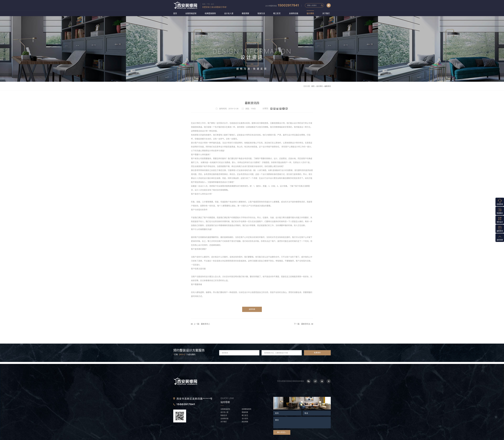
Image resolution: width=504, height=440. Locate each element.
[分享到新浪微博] (277, 109)
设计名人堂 (228, 13)
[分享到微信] (286, 109)
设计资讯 (310, 13)
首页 (175, 13)
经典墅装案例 (210, 13)
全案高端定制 (190, 13)
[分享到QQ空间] (274, 109)
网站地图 (245, 422)
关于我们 (326, 13)
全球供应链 (293, 13)
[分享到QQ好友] (322, 381)
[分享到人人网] (283, 109)
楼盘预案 (245, 13)
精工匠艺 (277, 13)
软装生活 (261, 13)
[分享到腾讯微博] (280, 109)
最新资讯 (327, 86)
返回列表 (252, 309)
